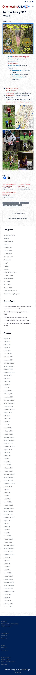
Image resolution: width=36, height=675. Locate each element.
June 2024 (7, 419)
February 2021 (8, 539)
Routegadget (10, 95)
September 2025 (9, 372)
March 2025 (8, 391)
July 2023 (7, 453)
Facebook (20, 102)
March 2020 (8, 573)
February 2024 (8, 431)
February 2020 (8, 576)
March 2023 (7, 465)
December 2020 (9, 545)
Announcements (9, 235)
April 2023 (7, 462)
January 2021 (8, 542)
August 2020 (8, 558)
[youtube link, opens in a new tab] (32, 2)
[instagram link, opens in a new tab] (30, 2)
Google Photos (11, 102)
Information (8, 248)
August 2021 (7, 520)
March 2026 (8, 354)
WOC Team (7, 285)
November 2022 (9, 477)
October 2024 (8, 406)
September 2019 (9, 591)
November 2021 (9, 511)
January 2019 (8, 607)
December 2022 (9, 474)
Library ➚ (4, 648)
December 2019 (9, 582)
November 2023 (9, 440)
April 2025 (7, 388)
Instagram (28, 102)
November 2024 (9, 403)
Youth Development (10, 291)
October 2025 (8, 369)
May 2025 (7, 385)
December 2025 (9, 363)
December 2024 (9, 400)
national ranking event (10, 203)
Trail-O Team (8, 275)
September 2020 (9, 554)
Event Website (13, 63)
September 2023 (9, 446)
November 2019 (9, 585)
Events (6, 244)
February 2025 (8, 394)
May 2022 (7, 496)
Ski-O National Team (10, 272)
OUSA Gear (5, 633)
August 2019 (7, 595)
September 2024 (9, 409)
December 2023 (9, 437)
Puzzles (6, 266)
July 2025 (7, 378)
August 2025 (8, 375)
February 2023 (8, 468)
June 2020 (7, 564)
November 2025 (9, 366)
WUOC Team (8, 288)
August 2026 (8, 338)
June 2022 (7, 493)
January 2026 (8, 360)
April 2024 (7, 425)
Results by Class (11, 91)
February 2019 (8, 604)
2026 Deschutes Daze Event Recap (15, 317)
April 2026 (7, 351)
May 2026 (7, 348)
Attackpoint (10, 93)
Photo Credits (5, 660)
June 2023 (7, 456)
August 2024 (8, 412)
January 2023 (8, 471)
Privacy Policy (5, 657)
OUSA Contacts (6, 626)
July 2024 (7, 416)
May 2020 (7, 567)
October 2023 (8, 443)
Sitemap (4, 664)
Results (6, 269)
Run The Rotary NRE (15, 205)
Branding (4, 638)
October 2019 (8, 588)
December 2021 (9, 508)
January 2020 (8, 579)
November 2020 (9, 548)
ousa (5, 205)
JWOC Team (8, 251)
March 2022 (7, 502)
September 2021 (9, 517)
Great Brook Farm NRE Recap (17, 219)
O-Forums (7, 260)
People (6, 263)
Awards (6, 238)
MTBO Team (8, 254)
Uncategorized (8, 278)
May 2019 (7, 598)
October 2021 (8, 514)
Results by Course (12, 88)
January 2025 (8, 397)
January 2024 (8, 434)
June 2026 (7, 344)
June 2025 (7, 382)
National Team (8, 257)
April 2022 (7, 499)
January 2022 (8, 505)
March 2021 (7, 536)
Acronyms (4, 650)
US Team (7, 281)
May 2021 (7, 530)
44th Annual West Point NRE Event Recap (9, 185)
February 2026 (8, 357)
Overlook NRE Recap (18, 214)
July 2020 (7, 561)
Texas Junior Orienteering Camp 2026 (16, 320)
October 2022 (8, 480)
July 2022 (7, 490)
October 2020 (8, 551)
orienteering (24, 203)
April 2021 (7, 533)
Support (4, 622)
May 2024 (7, 422)
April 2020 (7, 570)
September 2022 (9, 483)
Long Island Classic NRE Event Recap (9, 193)
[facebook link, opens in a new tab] (25, 2)
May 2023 (7, 459)
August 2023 (8, 449)
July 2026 (7, 341)
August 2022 (8, 487)
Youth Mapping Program (12, 294)
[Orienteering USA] (16, 6)
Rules (3, 645)
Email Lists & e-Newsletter (9, 624)
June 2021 (7, 527)
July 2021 (6, 524)
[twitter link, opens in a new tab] (27, 2)
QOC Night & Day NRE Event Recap (24, 185)
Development (8, 241)
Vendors (4, 636)
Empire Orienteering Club (20, 57)
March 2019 (7, 601)
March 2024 (8, 428)
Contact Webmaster (8, 662)
